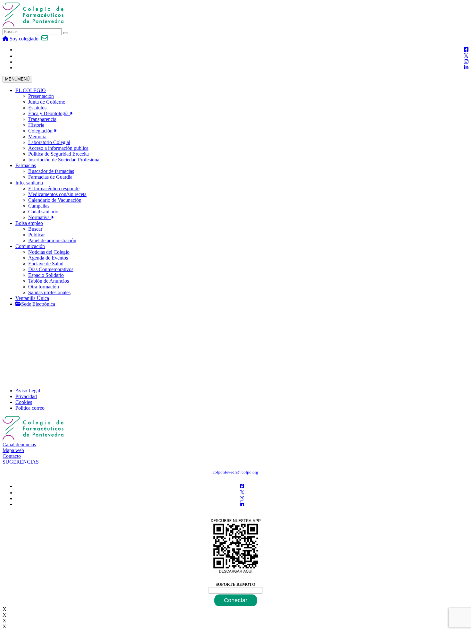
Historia (36, 125)
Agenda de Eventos (48, 257)
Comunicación (30, 246)
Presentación (41, 96)
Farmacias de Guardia (50, 177)
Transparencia (42, 119)
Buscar (35, 229)
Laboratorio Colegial (49, 142)
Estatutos (37, 107)
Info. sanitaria (29, 182)
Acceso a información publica (58, 148)
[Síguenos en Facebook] (466, 49)
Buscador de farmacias (51, 171)
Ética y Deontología (49, 113)
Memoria (37, 136)
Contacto (12, 456)
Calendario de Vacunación (54, 200)
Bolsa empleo (29, 223)
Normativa (39, 217)
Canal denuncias (19, 444)
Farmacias (25, 165)
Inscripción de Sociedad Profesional (64, 159)
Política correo (30, 408)
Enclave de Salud (45, 263)
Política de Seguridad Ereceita (58, 154)
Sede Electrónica (38, 304)
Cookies (23, 402)
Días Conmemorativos (50, 269)
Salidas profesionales (49, 292)
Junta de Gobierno (46, 102)
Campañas (38, 206)
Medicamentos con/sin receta (57, 194)
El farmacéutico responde (53, 188)
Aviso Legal (27, 390)
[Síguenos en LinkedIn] (466, 67)
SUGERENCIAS (21, 462)
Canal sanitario (43, 211)
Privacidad (26, 396)
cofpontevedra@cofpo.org (235, 472)
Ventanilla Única (32, 298)
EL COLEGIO (30, 90)
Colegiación (41, 130)
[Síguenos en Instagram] (466, 61)
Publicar (36, 234)
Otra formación (43, 286)
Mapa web (13, 450)
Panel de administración (52, 240)
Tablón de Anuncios (48, 281)
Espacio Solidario (46, 275)
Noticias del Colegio (49, 252)
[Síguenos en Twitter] (466, 56)
